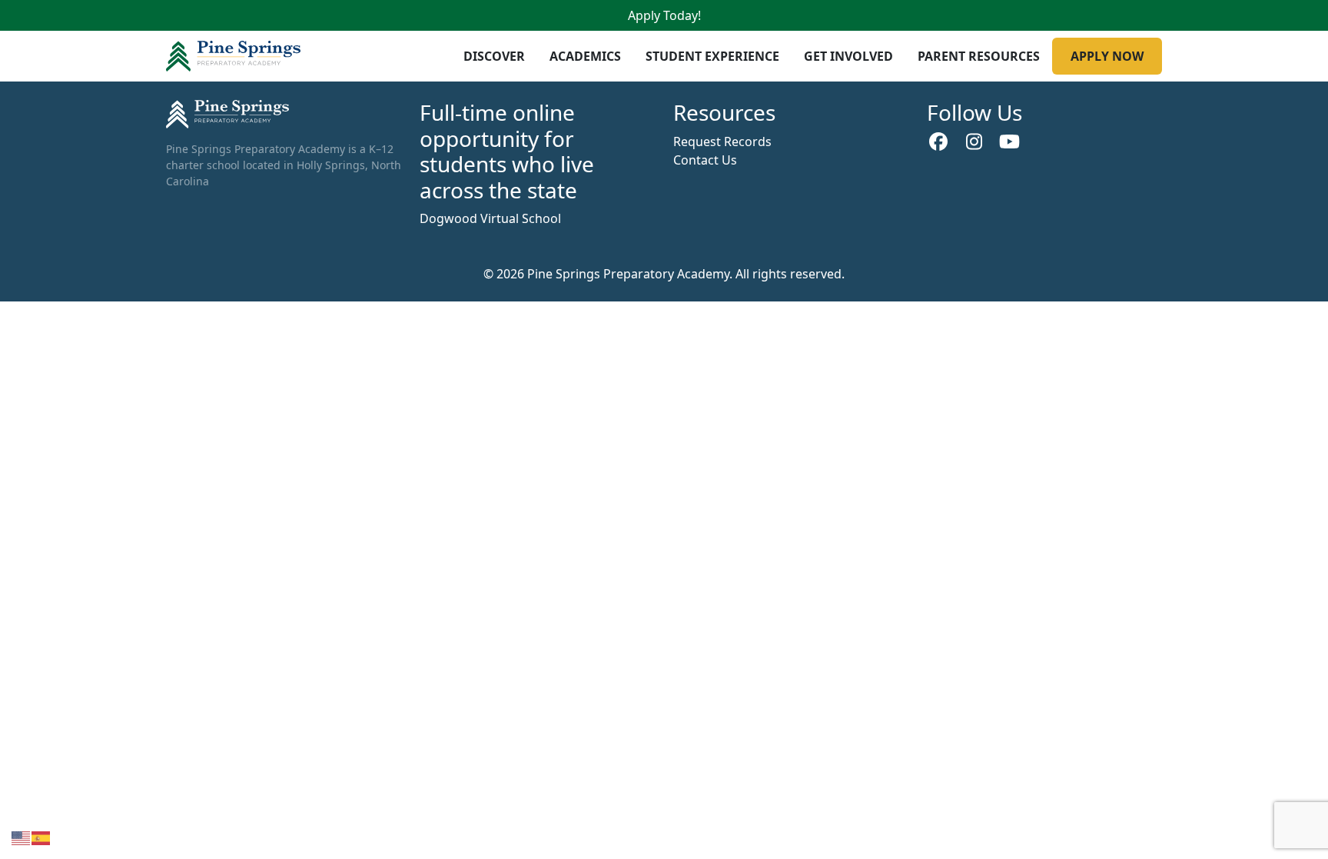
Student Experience (712, 56)
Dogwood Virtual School (490, 218)
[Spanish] (41, 836)
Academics (585, 56)
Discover (494, 56)
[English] (22, 836)
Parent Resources (979, 56)
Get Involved (848, 56)
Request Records (722, 141)
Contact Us (705, 159)
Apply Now (1107, 56)
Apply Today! (664, 15)
